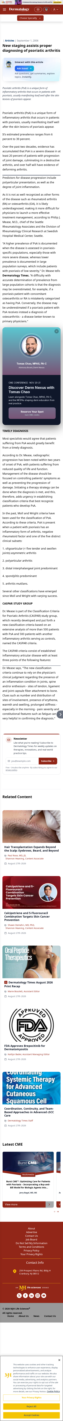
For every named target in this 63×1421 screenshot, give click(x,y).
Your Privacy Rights (31, 1254)
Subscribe (46, 761)
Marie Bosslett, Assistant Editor (24, 991)
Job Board (31, 1239)
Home (10, 1316)
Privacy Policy (31, 1250)
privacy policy (11, 770)
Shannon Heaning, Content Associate (25, 858)
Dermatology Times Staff (20, 1120)
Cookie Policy (53, 1391)
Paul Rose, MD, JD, (17, 855)
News (36, 1316)
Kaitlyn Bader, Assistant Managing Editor (29, 1054)
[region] (31, 1388)
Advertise (31, 1232)
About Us (24, 1316)
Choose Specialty (28, 18)
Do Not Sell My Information (31, 1243)
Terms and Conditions (31, 1247)
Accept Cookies (31, 1415)
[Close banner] (59, 4)
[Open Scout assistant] (46, 9)
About (31, 1228)
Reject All (31, 1406)
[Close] (59, 1360)
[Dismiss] (56, 331)
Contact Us (31, 1236)
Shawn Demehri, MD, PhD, (21, 925)
